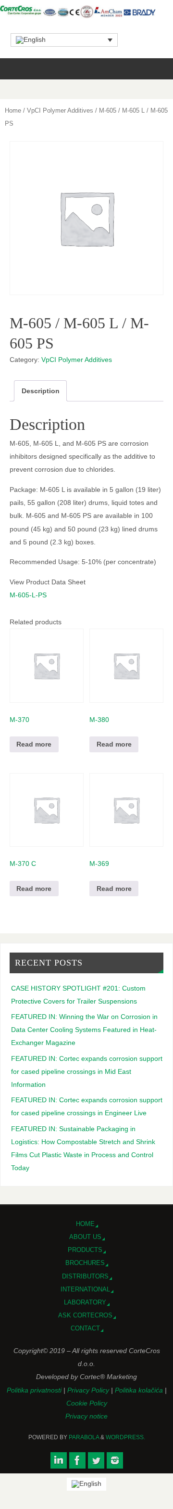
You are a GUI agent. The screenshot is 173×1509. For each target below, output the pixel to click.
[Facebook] (77, 1460)
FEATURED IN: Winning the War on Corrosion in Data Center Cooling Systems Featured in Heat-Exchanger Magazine (84, 1029)
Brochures (85, 1262)
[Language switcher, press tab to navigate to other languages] (64, 40)
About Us (85, 1236)
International (85, 1289)
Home (13, 110)
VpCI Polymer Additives (60, 110)
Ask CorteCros (85, 1315)
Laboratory (85, 1302)
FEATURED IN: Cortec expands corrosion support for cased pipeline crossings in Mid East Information (86, 1071)
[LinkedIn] (58, 1460)
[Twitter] (96, 1460)
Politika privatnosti (35, 1390)
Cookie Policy (86, 1403)
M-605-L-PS (28, 595)
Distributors (85, 1276)
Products (85, 1249)
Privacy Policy (89, 1390)
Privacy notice (86, 1416)
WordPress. (125, 1437)
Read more (33, 744)
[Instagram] (115, 1460)
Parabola (84, 1437)
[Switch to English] (86, 1484)
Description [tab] (41, 391)
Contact (85, 1328)
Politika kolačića (140, 1390)
